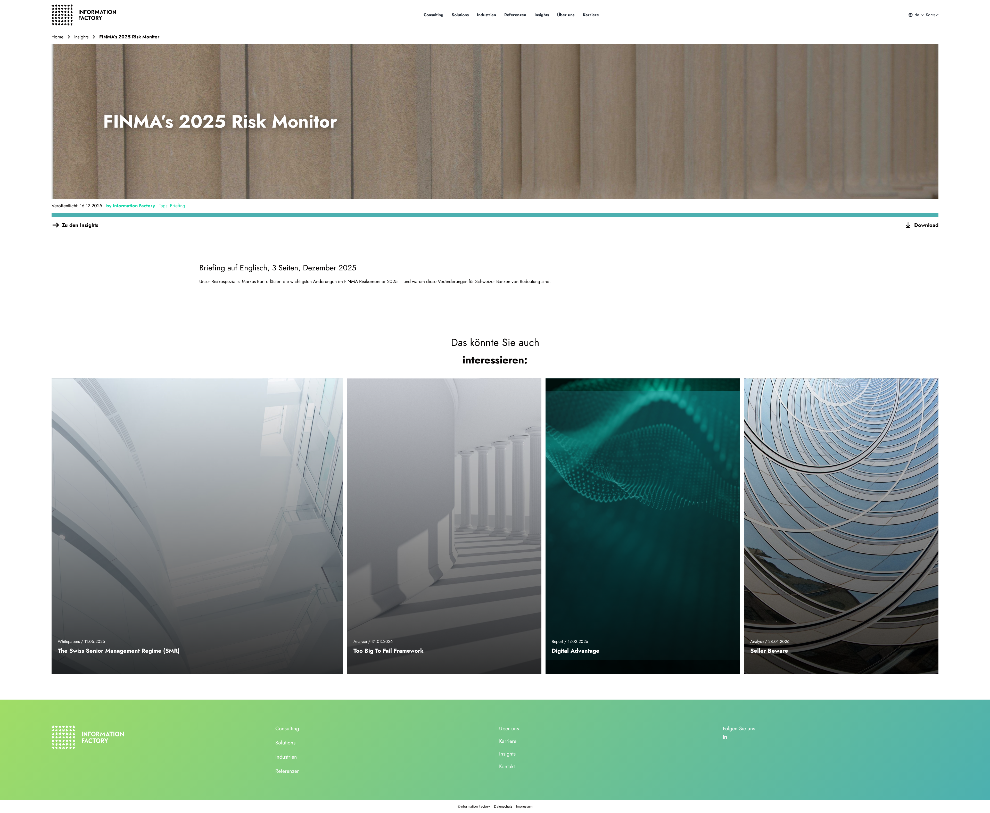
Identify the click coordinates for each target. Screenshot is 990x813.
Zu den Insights (80, 225)
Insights (81, 37)
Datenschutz (503, 806)
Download (926, 225)
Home (57, 37)
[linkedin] (725, 737)
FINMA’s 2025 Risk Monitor (129, 37)
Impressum (524, 806)
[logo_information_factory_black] (84, 6)
